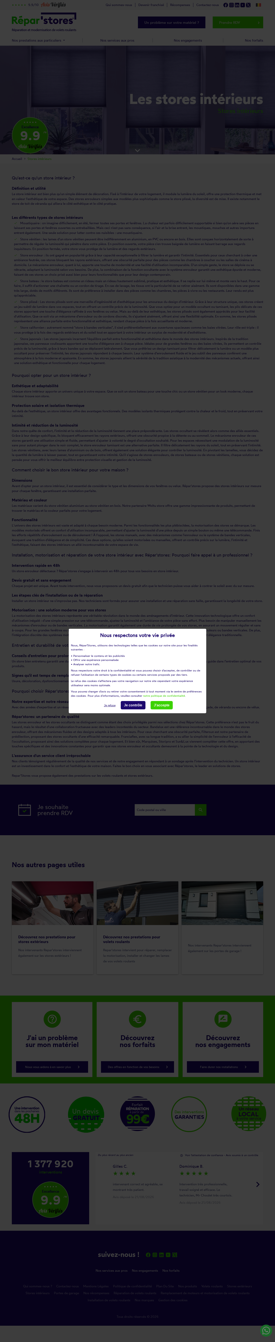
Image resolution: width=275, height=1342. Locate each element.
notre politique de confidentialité (164, 695)
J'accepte (162, 705)
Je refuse (110, 705)
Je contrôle (133, 705)
